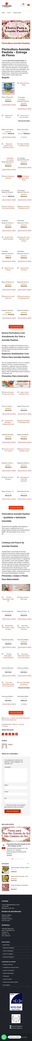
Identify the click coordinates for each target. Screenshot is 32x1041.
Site (5, 798)
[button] (28, 5)
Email (16, 734)
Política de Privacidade (8, 947)
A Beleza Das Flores (8, 964)
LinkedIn (10, 734)
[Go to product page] (8, 88)
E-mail (6, 791)
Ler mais (24, 137)
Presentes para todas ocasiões (10, 982)
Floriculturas (21, 724)
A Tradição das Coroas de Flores (11, 967)
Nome (6, 785)
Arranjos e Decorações (8, 970)
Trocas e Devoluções (8, 950)
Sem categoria (6, 985)
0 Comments (5, 726)
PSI (26, 1037)
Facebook (3, 734)
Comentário (7, 767)
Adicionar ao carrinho (10, 105)
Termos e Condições (8, 953)
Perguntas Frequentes (8, 957)
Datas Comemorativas (8, 973)
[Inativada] (16, 1002)
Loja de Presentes (7, 979)
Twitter (6, 734)
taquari (15, 724)
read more (9, 837)
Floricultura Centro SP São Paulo (18, 827)
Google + (13, 734)
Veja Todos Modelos (16, 326)
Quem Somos (6, 944)
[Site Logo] (7, 5)
